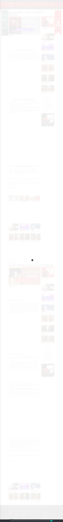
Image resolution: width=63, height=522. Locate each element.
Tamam (51, 520)
